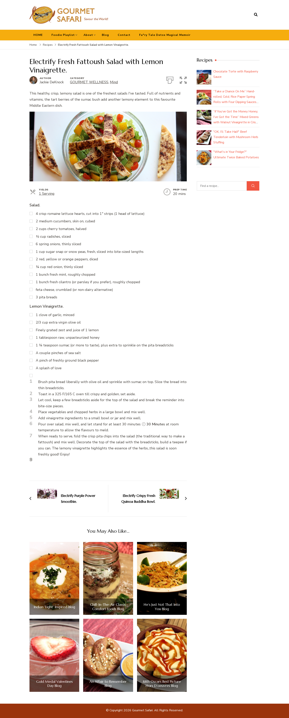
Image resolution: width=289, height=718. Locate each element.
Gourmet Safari (142, 710)
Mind (114, 82)
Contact (124, 35)
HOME (38, 35)
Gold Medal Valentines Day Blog (54, 683)
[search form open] (256, 15)
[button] (183, 79)
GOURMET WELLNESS (89, 82)
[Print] (169, 79)
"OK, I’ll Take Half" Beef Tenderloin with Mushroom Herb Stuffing (235, 137)
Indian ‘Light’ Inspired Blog (54, 607)
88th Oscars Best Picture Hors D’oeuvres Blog (162, 683)
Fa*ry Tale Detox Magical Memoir (165, 35)
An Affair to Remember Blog (108, 683)
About (88, 35)
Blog (105, 35)
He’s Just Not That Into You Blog (162, 606)
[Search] (253, 186)
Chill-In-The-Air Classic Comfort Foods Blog (108, 606)
